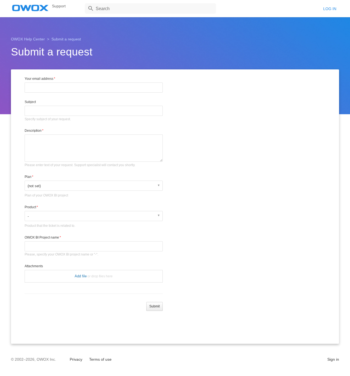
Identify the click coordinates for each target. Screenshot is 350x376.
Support (59, 6)
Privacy (76, 359)
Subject (30, 102)
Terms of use (100, 359)
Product (30, 207)
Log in (329, 9)
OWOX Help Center (28, 39)
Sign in (333, 359)
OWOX (30, 8)
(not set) (34, 186)
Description (33, 131)
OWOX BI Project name (42, 237)
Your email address (39, 79)
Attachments (34, 266)
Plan (28, 177)
